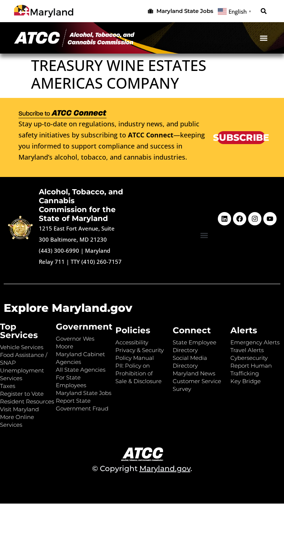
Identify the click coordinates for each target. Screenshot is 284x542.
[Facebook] (239, 218)
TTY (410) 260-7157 (96, 261)
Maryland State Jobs (83, 392)
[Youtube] (270, 218)
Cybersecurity (249, 357)
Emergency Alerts (255, 342)
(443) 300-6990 (59, 250)
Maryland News (194, 373)
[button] (264, 11)
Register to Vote (22, 393)
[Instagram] (254, 218)
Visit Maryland (19, 409)
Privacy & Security (139, 350)
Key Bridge (245, 381)
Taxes (7, 385)
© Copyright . (142, 468)
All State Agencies (80, 369)
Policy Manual (134, 357)
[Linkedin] (224, 218)
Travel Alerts (247, 350)
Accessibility (131, 342)
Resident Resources (27, 401)
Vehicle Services (21, 347)
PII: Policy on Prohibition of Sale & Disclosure (138, 373)
